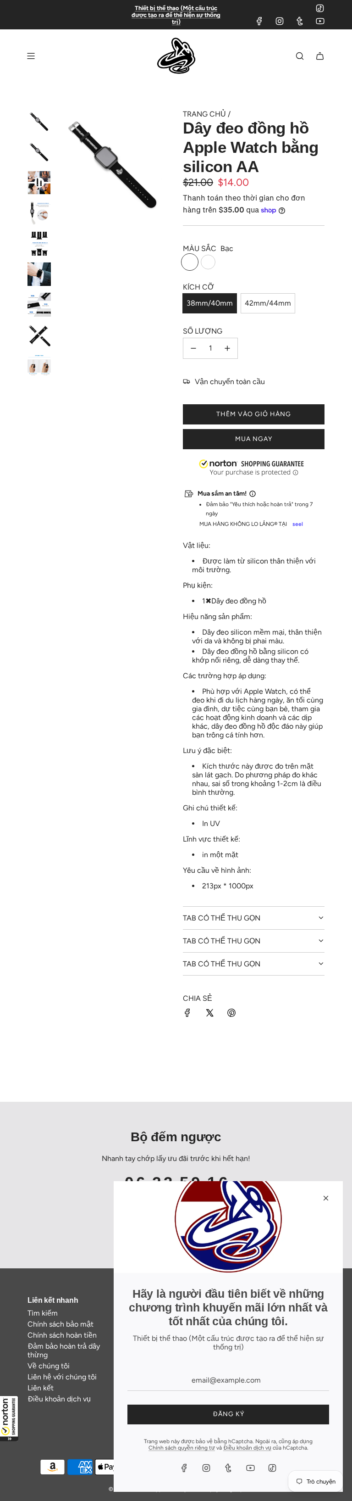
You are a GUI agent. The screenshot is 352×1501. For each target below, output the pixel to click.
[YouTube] (320, 21)
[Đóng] (326, 1198)
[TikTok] (320, 8)
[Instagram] (280, 21)
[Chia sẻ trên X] (209, 1014)
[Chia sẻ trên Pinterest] (231, 1014)
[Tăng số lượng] (227, 348)
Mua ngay (253, 439)
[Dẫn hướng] (31, 56)
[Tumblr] (300, 21)
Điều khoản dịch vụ (247, 1448)
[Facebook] (259, 21)
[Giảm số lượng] (193, 348)
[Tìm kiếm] (300, 56)
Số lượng (202, 331)
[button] (9, 1418)
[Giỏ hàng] (320, 56)
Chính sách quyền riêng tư (181, 1448)
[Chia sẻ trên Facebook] (187, 1014)
